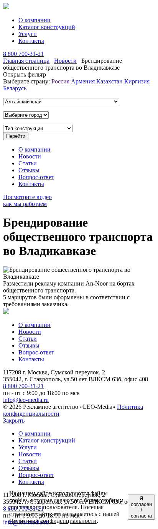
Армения (83, 81)
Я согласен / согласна (141, 507)
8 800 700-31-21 (23, 54)
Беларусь (14, 88)
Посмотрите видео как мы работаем (27, 200)
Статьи (27, 163)
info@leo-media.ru (26, 400)
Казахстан (109, 81)
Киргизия (137, 81)
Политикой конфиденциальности (53, 521)
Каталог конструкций (46, 27)
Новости (65, 60)
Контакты (31, 41)
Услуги (27, 34)
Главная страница (26, 60)
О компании (34, 20)
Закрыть (14, 420)
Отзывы (29, 170)
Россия (60, 81)
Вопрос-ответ (36, 177)
